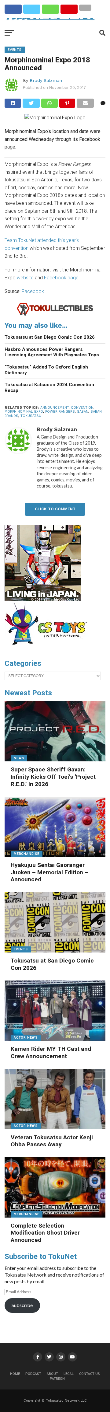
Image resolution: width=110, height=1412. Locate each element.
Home (15, 1374)
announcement (54, 408)
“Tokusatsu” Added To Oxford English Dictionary (46, 370)
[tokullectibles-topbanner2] (55, 314)
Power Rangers (60, 412)
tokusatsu (30, 416)
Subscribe (22, 1305)
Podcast (33, 1374)
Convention (82, 408)
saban (82, 412)
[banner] (43, 599)
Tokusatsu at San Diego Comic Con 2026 (50, 337)
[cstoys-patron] (48, 648)
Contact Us (89, 1374)
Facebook (33, 291)
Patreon (57, 1379)
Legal (69, 1374)
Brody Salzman (46, 80)
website (25, 278)
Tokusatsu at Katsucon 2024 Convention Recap (49, 387)
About (52, 1374)
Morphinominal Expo (24, 412)
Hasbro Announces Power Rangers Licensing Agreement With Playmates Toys (52, 352)
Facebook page (61, 278)
